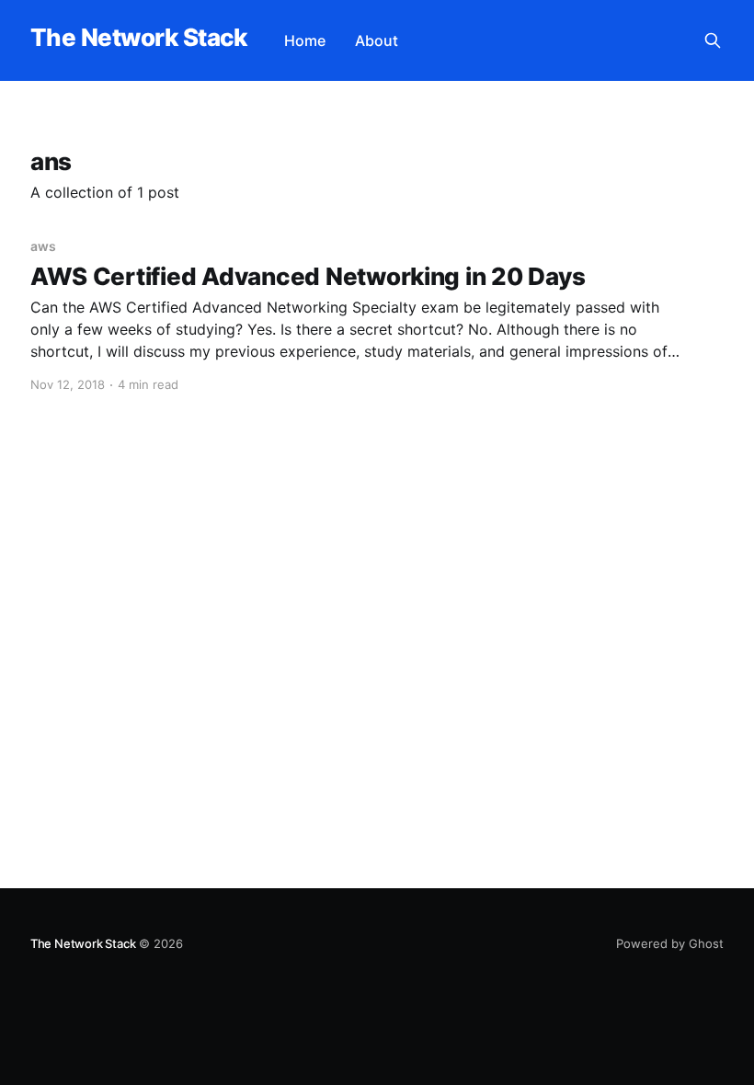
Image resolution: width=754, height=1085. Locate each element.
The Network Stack (138, 38)
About (376, 40)
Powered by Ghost (670, 943)
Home (305, 40)
